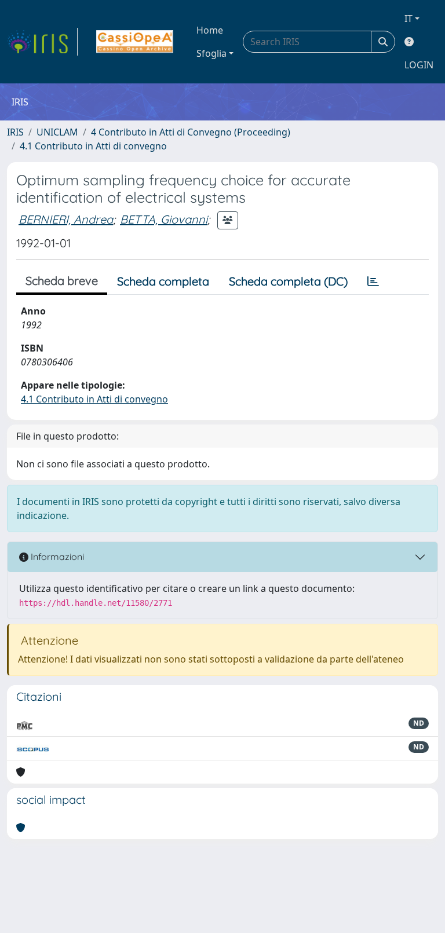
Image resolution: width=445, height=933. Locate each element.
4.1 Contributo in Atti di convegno (93, 146)
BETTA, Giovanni (163, 219)
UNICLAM (57, 132)
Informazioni (56, 556)
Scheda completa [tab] (163, 281)
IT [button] (408, 18)
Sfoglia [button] (211, 53)
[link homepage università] (135, 42)
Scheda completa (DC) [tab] (288, 281)
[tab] (373, 281)
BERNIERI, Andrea (66, 219)
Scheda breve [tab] (61, 280)
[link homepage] (42, 42)
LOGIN (418, 64)
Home (209, 30)
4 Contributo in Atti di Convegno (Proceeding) (190, 132)
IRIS (15, 132)
